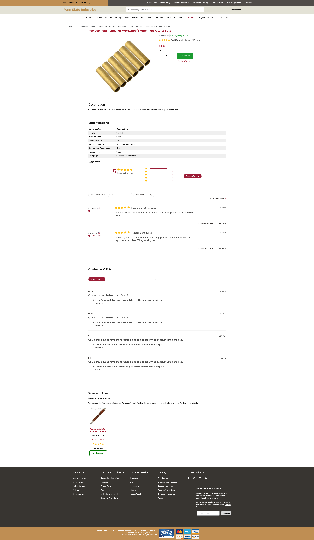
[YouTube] (200, 478)
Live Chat (153, 3)
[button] (158, 169)
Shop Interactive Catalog (167, 482)
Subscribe (226, 513)
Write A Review (192, 176)
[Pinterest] (206, 478)
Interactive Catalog (200, 3)
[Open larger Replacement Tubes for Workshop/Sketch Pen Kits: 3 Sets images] (123, 66)
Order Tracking (78, 494)
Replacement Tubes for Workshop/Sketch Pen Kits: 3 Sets (150, 26)
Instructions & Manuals (110, 494)
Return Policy (106, 490)
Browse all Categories (166, 494)
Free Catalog (165, 3)
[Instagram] (194, 478)
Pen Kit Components (99, 26)
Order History (78, 482)
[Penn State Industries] (80, 9)
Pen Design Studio (234, 3)
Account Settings (79, 478)
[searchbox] (99, 195)
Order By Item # (217, 3)
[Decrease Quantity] (161, 56)
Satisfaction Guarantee (110, 478)
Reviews (161, 498)
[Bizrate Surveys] (170, 536)
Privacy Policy (106, 486)
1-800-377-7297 (80, 3)
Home (71, 26)
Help (131, 482)
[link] (170, 40)
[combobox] (121, 195)
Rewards (248, 3)
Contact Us (134, 478)
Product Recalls (136, 494)
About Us (104, 482)
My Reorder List (79, 486)
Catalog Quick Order (166, 486)
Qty (160, 50)
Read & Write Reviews (166, 490)
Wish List (76, 490)
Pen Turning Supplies (82, 26)
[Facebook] (188, 478)
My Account (236, 10)
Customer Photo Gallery (110, 498)
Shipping (133, 490)
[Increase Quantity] (171, 56)
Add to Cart (98, 453)
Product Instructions (182, 3)
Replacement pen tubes (118, 26)
